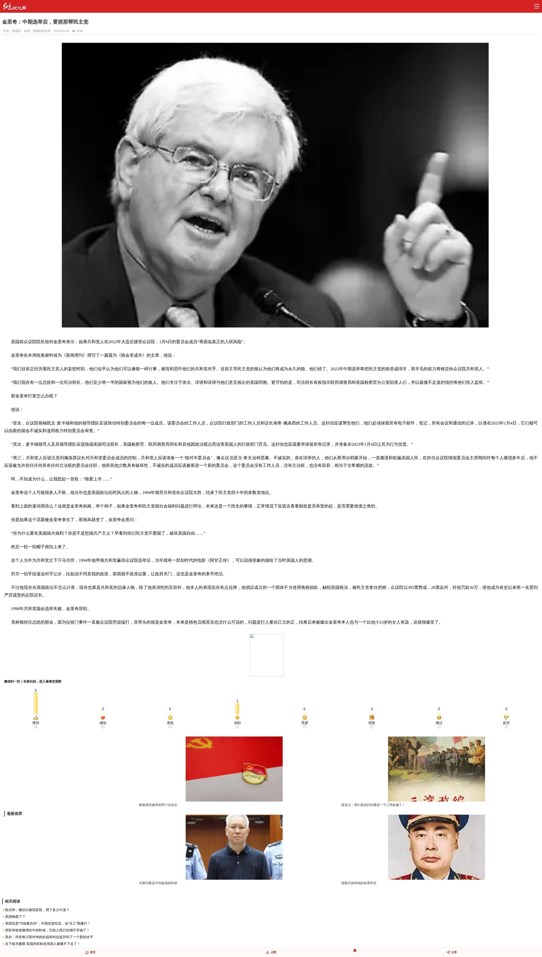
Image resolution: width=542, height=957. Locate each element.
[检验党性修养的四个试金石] (234, 769)
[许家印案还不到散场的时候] (234, 848)
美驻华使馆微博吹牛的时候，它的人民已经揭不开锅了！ (47, 930)
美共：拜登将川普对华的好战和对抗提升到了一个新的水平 (49, 937)
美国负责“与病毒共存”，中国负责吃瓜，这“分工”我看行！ (48, 923)
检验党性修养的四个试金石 (158, 805)
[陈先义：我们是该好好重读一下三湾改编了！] (436, 769)
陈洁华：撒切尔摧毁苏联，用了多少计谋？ (37, 910)
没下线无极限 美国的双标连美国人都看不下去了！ (42, 944)
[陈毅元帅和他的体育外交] (436, 848)
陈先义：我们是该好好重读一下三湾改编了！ (373, 805)
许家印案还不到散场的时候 (158, 883)
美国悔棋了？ (15, 916)
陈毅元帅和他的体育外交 (359, 883)
